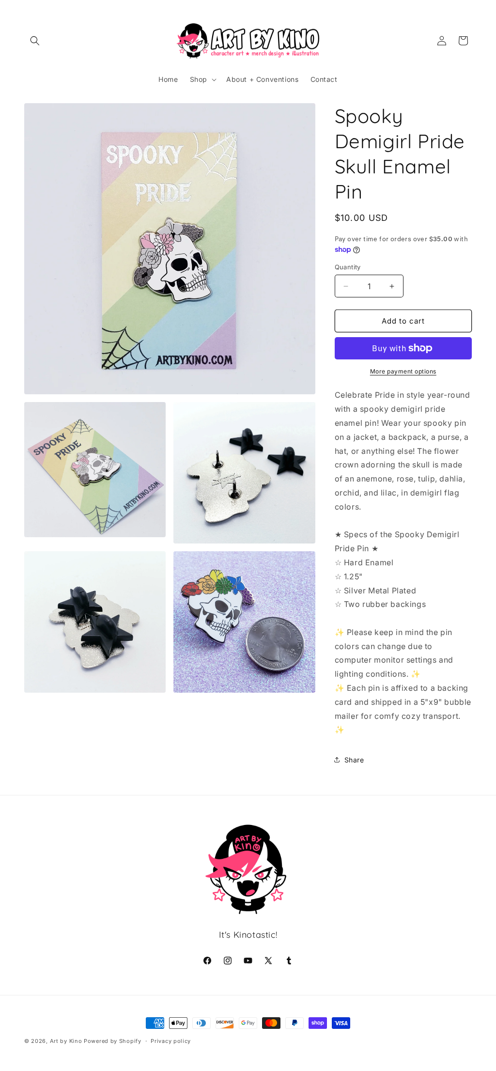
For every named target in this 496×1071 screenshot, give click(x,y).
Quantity (348, 267)
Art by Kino (66, 1041)
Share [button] (354, 760)
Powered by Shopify (112, 1041)
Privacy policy (171, 1041)
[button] (35, 40)
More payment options (403, 371)
